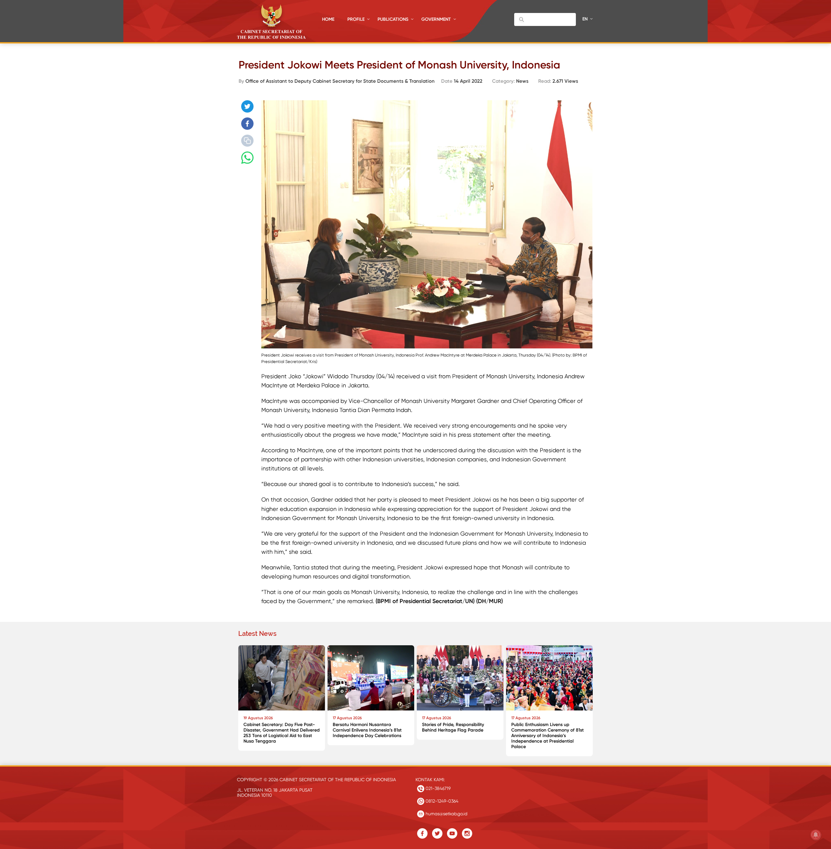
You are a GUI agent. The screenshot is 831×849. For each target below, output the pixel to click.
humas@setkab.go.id (445, 813)
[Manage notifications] (816, 835)
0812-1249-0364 (441, 801)
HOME (328, 19)
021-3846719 (437, 788)
